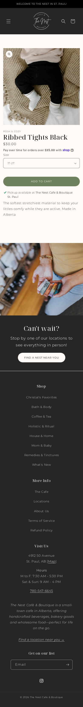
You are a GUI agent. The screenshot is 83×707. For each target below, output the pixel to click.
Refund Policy (41, 530)
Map (52, 561)
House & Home (41, 436)
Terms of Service (41, 521)
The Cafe (42, 492)
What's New (41, 465)
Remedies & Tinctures (41, 455)
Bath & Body (41, 407)
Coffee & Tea (41, 416)
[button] (8, 21)
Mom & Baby (41, 445)
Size (6, 154)
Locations (41, 501)
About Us (41, 511)
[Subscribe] (67, 665)
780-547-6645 (41, 591)
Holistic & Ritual (41, 426)
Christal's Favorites (41, 397)
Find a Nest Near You (41, 357)
